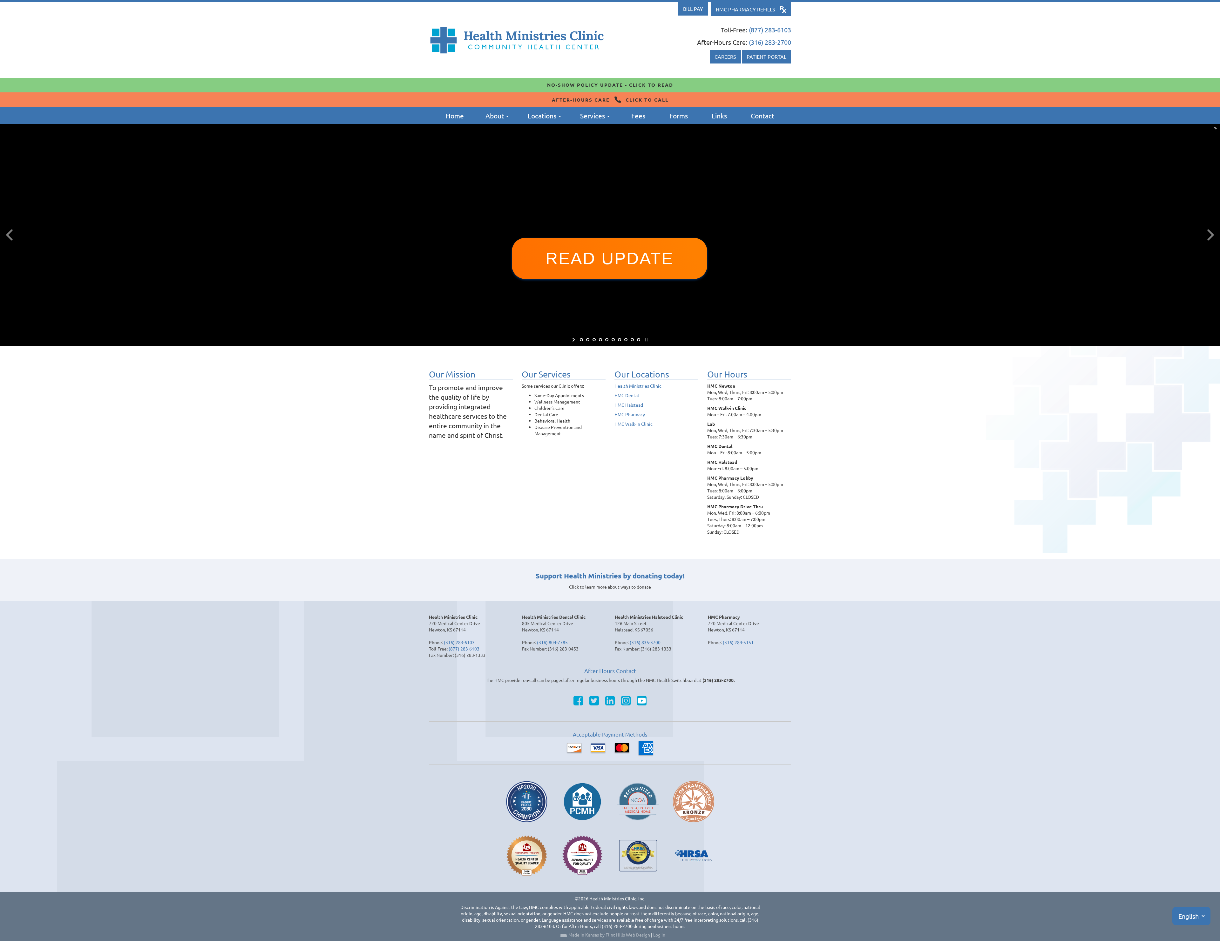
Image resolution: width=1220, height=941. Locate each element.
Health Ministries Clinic (637, 386)
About (495, 115)
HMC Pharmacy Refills (745, 9)
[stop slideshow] (646, 340)
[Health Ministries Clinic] (517, 40)
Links (719, 115)
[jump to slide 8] (626, 340)
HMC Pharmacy (629, 414)
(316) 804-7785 (552, 642)
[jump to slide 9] (632, 340)
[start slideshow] (574, 340)
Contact (762, 115)
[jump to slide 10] (638, 340)
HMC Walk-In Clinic (633, 424)
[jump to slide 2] (588, 340)
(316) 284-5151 (738, 642)
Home (455, 115)
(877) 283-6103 (770, 30)
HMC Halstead (628, 405)
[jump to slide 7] (619, 340)
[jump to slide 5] (607, 340)
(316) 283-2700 (770, 42)
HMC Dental (626, 395)
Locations (543, 115)
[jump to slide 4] (600, 340)
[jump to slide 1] (581, 340)
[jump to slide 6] (613, 340)
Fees (638, 115)
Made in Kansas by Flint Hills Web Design (609, 935)
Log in (659, 935)
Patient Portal (766, 56)
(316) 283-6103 (459, 642)
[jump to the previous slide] (9, 235)
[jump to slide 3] (594, 340)
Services (593, 115)
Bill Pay (693, 8)
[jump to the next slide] (1210, 235)
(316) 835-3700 (645, 642)
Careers (725, 56)
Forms (678, 115)
